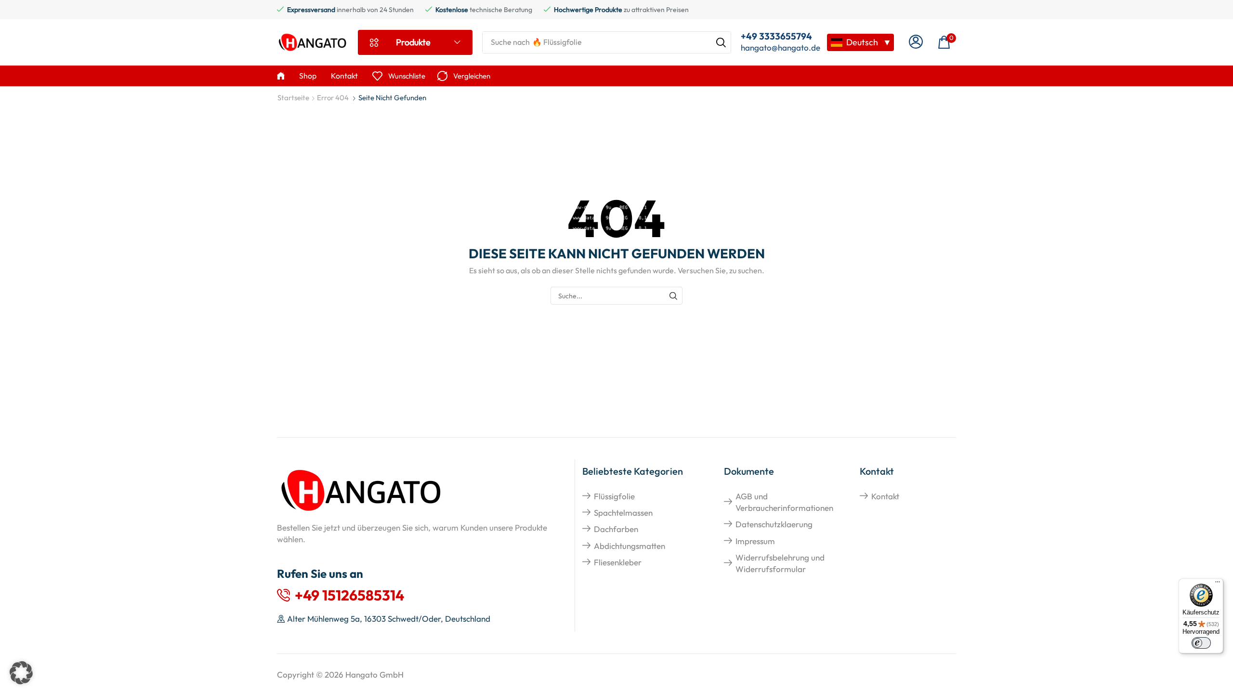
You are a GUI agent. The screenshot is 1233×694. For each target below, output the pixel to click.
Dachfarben (616, 529)
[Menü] (1217, 584)
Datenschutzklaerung (774, 524)
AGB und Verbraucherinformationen (784, 502)
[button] (916, 42)
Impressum (755, 541)
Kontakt (885, 496)
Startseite (293, 97)
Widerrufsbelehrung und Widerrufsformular (780, 563)
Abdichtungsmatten (629, 546)
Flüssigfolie (614, 496)
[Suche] (721, 42)
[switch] (1201, 643)
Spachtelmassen (623, 512)
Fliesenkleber (618, 562)
